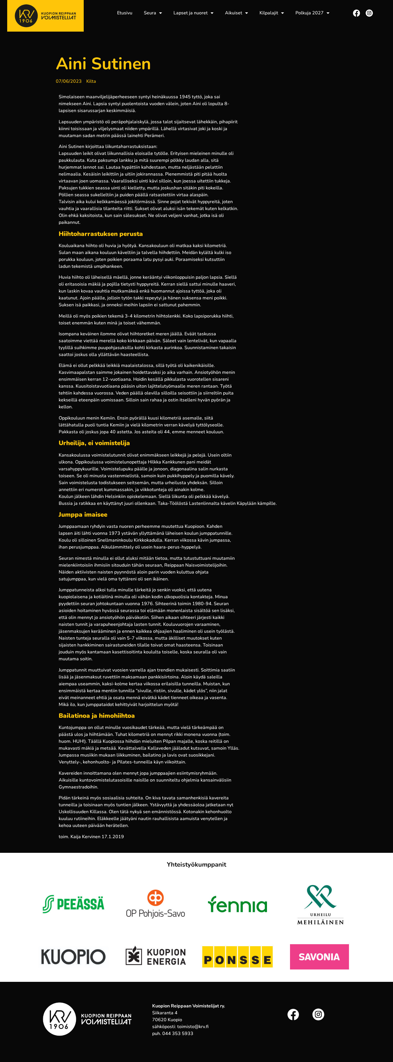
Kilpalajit (269, 13)
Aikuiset (233, 13)
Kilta (91, 81)
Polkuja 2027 (309, 13)
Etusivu (124, 13)
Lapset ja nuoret (190, 13)
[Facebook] (356, 13)
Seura (150, 13)
